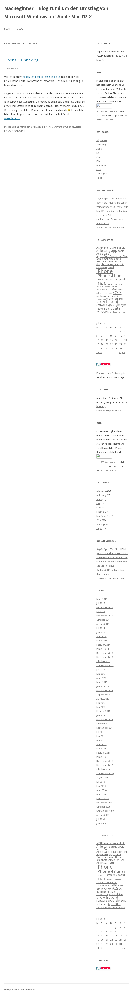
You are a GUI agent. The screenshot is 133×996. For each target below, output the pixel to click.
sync (123, 305)
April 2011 (101, 744)
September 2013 (105, 665)
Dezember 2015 (104, 607)
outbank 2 (112, 296)
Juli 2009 (100, 819)
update (114, 308)
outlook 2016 (102, 299)
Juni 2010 (101, 785)
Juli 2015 (100, 611)
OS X (98, 169)
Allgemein (101, 140)
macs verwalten (103, 290)
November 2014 (104, 615)
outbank (101, 296)
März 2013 (101, 682)
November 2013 (104, 657)
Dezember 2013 (104, 653)
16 (116, 339)
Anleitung (101, 144)
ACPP (99, 247)
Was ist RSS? (111, 120)
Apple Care (102, 253)
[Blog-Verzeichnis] (103, 364)
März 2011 (101, 748)
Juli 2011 (100, 731)
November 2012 (104, 690)
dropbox (101, 264)
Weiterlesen (12, 118)
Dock (118, 261)
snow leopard (107, 301)
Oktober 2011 (103, 723)
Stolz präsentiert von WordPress (20, 989)
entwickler (113, 264)
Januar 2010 (102, 798)
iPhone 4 (8, 130)
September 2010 (105, 773)
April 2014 (101, 636)
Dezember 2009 (104, 802)
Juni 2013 (101, 673)
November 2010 (104, 765)
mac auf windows (114, 284)
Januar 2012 (102, 715)
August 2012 (102, 698)
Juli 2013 (100, 669)
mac (101, 283)
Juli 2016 (100, 603)
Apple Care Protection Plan (112, 256)
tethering (101, 308)
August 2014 (102, 623)
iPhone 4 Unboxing (21, 59)
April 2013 (101, 677)
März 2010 (101, 794)
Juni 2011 (101, 736)
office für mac (104, 293)
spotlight (114, 305)
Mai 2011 (101, 740)
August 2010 (102, 777)
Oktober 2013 (103, 661)
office (120, 290)
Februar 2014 (103, 644)
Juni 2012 (101, 702)
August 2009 (102, 815)
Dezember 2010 (104, 761)
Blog (20, 28)
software (101, 305)
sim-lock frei (116, 298)
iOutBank (101, 267)
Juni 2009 (101, 823)
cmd (111, 261)
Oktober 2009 (103, 806)
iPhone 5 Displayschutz (108, 410)
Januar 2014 (102, 648)
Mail (114, 289)
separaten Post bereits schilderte (41, 76)
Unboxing (19, 130)
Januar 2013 (102, 686)
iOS (98, 152)
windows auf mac (117, 312)
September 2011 (105, 727)
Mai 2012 (101, 707)
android (120, 247)
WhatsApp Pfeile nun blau (110, 227)
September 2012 (105, 694)
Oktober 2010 (103, 769)
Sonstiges (101, 173)
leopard (120, 279)
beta (118, 258)
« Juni (99, 352)
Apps (99, 148)
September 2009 (105, 810)
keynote (110, 279)
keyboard (100, 279)
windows (102, 311)
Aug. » (122, 352)
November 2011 (104, 719)
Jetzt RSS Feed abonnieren (107, 111)
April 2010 (101, 790)
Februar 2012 (103, 711)
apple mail (102, 258)
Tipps (99, 177)
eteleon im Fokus (105, 215)
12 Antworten (11, 68)
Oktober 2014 (103, 619)
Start (7, 28)
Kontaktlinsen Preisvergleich (111, 373)
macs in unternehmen (106, 287)
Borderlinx (102, 261)
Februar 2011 (103, 752)
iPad (98, 157)
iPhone (48, 126)
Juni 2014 (101, 632)
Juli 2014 (100, 628)
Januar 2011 (102, 756)
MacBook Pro (103, 165)
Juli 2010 (100, 781)
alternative (109, 247)
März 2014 (101, 640)
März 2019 (101, 599)
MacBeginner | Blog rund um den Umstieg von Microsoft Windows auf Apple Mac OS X (56, 12)
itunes (119, 275)
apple (121, 251)
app (114, 250)
